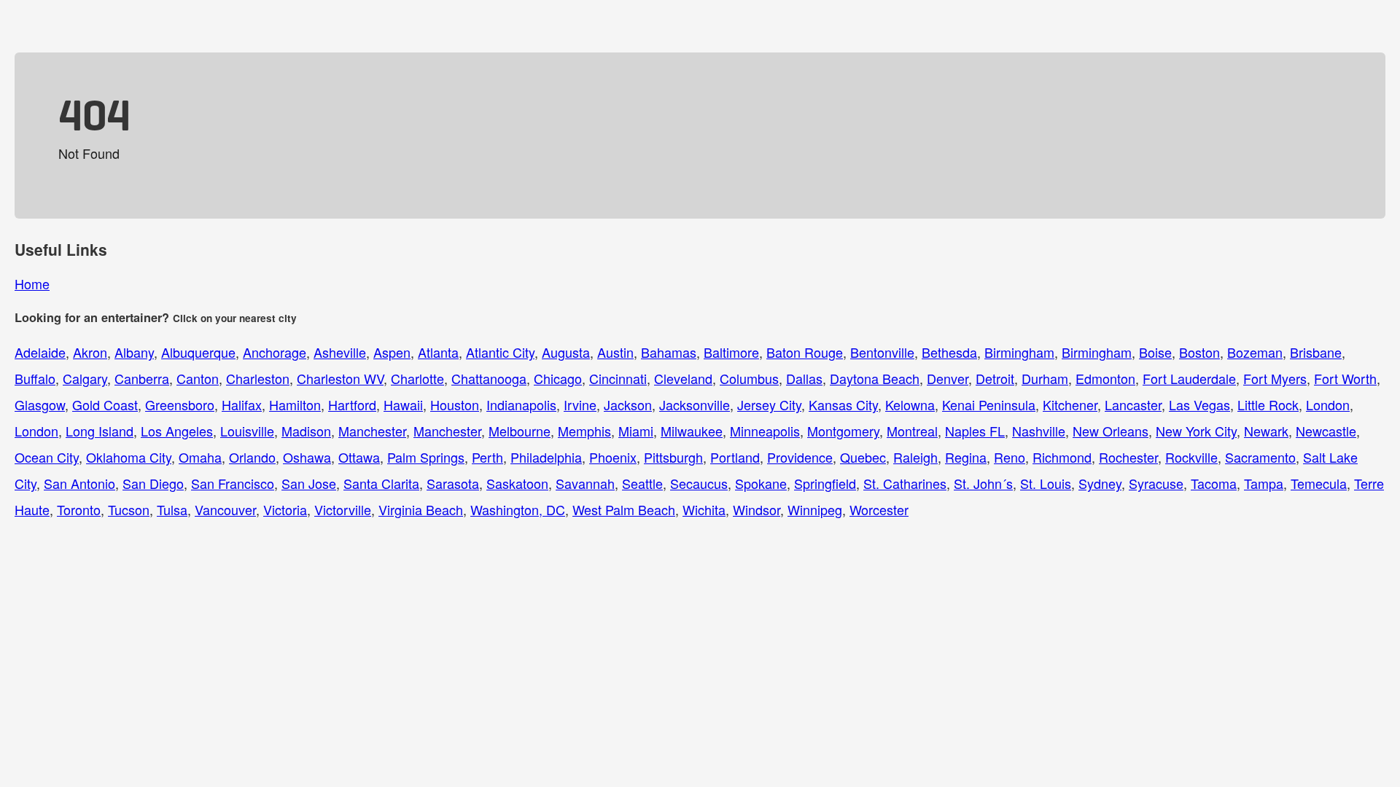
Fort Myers (1275, 378)
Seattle (642, 483)
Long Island (99, 430)
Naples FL (975, 430)
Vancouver (225, 509)
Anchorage (274, 351)
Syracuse (1156, 483)
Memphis (584, 430)
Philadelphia (546, 456)
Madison (306, 430)
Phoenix (613, 456)
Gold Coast (105, 404)
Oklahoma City (128, 456)
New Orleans (1110, 430)
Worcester (879, 509)
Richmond (1062, 456)
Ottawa (359, 456)
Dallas (804, 378)
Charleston (257, 378)
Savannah (585, 483)
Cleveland (683, 378)
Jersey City (769, 404)
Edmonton (1105, 378)
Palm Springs (425, 456)
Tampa (1263, 483)
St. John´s (983, 483)
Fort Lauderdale (1189, 378)
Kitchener (1070, 404)
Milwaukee (692, 430)
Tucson (128, 509)
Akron (90, 351)
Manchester (372, 430)
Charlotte (417, 378)
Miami (635, 430)
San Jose (308, 483)
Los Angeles (177, 430)
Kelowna (910, 404)
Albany (134, 351)
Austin (615, 351)
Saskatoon (517, 483)
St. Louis (1045, 483)
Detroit (995, 378)
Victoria (285, 509)
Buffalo (35, 378)
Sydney (1099, 483)
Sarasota (453, 483)
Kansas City (843, 404)
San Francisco (232, 483)
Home (32, 283)
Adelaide (40, 351)
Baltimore (731, 351)
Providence (800, 456)
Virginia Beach (420, 509)
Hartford (352, 404)
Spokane (761, 483)
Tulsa (172, 509)
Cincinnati (618, 378)
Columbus (749, 378)
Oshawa (307, 456)
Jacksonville (694, 404)
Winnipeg (815, 509)
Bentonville (882, 351)
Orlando (252, 456)
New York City (1196, 430)
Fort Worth (1345, 378)
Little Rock (1268, 404)
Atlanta (438, 351)
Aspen (392, 351)
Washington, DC (517, 509)
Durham (1045, 378)
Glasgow (40, 404)
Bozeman (1255, 351)
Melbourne (520, 430)
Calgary (85, 378)
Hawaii (403, 404)
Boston (1199, 351)
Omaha (200, 456)
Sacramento (1260, 456)
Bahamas (668, 351)
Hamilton (295, 404)
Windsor (756, 509)
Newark (1266, 430)
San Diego (153, 483)
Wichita (704, 509)
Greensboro (179, 404)
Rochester (1128, 456)
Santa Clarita (381, 483)
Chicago (558, 378)
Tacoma (1214, 483)
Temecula (1319, 483)
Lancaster (1133, 404)
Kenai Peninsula (988, 404)
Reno (1009, 456)
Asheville (340, 351)
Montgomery (843, 430)
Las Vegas (1199, 404)
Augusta (566, 351)
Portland (735, 456)
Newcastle (1326, 430)
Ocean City (47, 456)
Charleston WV (340, 378)
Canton (197, 378)
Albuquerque (198, 351)
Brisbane (1316, 351)
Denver (947, 378)
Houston (454, 404)
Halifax (242, 404)
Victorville (342, 509)
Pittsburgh (673, 456)
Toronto (79, 509)
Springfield (825, 483)
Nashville (1038, 430)
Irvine (580, 404)
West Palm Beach (623, 509)
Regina (966, 456)
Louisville (247, 430)
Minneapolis (765, 430)
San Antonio (79, 483)
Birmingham (1019, 351)
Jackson (628, 404)
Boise (1155, 351)
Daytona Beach (874, 378)
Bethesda (949, 351)
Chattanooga (488, 378)
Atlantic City (500, 351)
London (1328, 404)
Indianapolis (521, 404)
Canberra (141, 378)
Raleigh (915, 456)
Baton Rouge (804, 351)
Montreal (912, 430)
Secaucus (699, 483)
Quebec (863, 456)
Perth (487, 456)
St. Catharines (904, 483)
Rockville (1191, 456)
